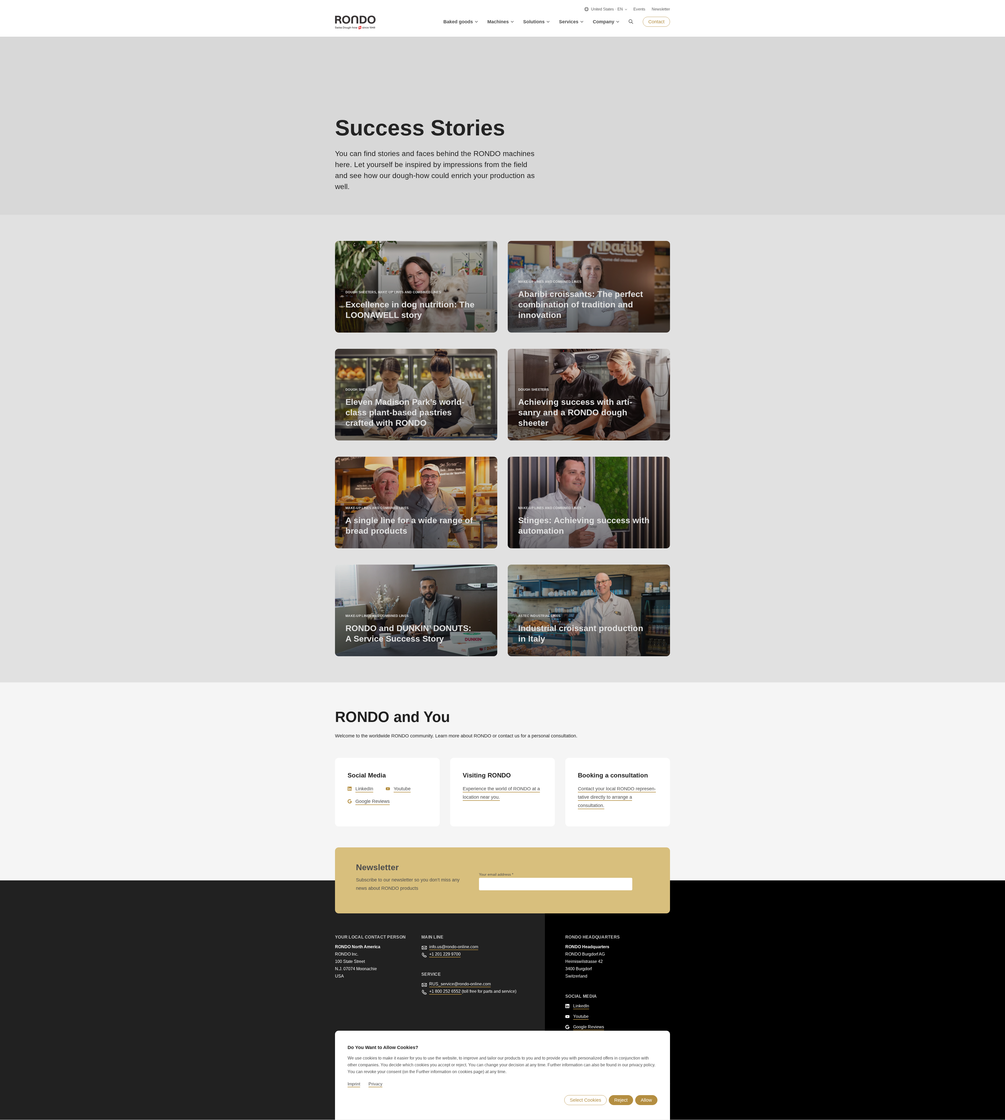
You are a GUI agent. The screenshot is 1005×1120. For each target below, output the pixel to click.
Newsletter (661, 9)
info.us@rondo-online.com (453, 947)
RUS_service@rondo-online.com (460, 984)
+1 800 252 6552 (445, 991)
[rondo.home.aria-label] (355, 22)
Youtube (402, 788)
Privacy (375, 1084)
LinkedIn (364, 788)
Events (639, 9)
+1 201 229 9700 (445, 954)
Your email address (495, 874)
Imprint (354, 1084)
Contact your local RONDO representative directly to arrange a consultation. (617, 797)
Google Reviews (372, 801)
